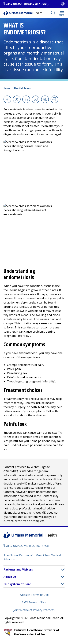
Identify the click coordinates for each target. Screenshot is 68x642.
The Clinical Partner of (32, 557)
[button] (63, 569)
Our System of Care (17, 584)
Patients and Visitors (18, 569)
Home (6, 88)
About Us (9, 577)
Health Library (22, 88)
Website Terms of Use (34, 595)
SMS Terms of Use (34, 602)
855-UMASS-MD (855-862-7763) (27, 4)
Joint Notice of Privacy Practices (34, 610)
